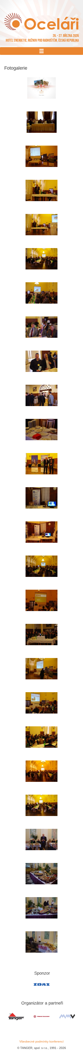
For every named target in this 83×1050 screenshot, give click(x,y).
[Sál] (41, 258)
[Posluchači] (41, 737)
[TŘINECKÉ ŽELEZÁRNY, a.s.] (41, 1016)
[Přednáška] (41, 293)
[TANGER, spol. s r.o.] (16, 1016)
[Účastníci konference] (41, 327)
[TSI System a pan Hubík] (41, 532)
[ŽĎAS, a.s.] (41, 984)
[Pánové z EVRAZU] (41, 463)
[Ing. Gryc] (41, 703)
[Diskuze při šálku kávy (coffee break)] (41, 395)
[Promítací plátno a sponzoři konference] (41, 156)
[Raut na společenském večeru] (41, 873)
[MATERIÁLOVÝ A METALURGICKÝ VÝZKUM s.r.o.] (67, 1016)
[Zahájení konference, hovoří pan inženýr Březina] (41, 190)
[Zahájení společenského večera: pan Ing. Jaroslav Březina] (41, 839)
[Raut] (41, 907)
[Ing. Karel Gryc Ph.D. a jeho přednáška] (41, 668)
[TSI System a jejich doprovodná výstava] (41, 498)
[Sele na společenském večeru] (41, 942)
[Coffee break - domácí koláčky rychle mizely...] (41, 429)
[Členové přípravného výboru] (41, 634)
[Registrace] (41, 122)
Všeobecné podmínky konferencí (41, 1041)
